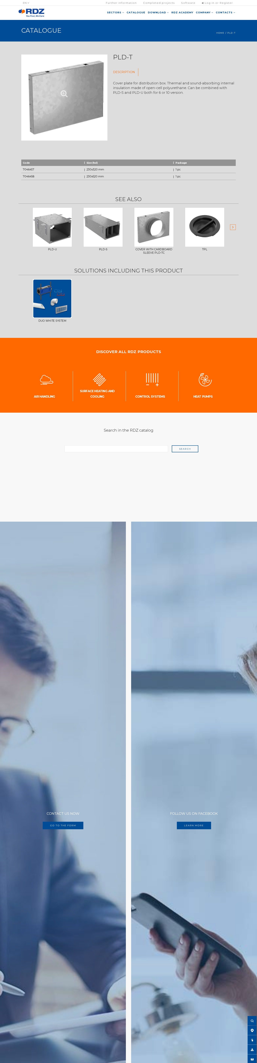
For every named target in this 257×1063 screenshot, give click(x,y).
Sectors (114, 12)
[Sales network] (252, 1030)
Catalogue (136, 12)
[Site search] (252, 1020)
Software (188, 2)
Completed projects (159, 2)
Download (157, 12)
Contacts (224, 12)
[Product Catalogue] (252, 1040)
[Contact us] (252, 1059)
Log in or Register (218, 2)
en (25, 2)
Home (220, 33)
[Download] (252, 1049)
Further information (121, 2)
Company (203, 12)
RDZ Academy (182, 12)
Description (124, 72)
